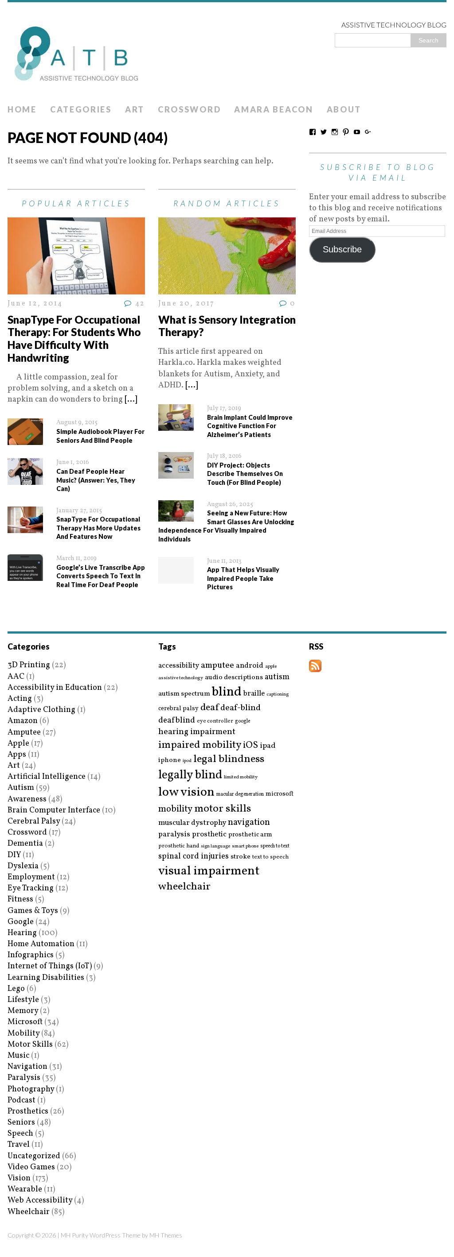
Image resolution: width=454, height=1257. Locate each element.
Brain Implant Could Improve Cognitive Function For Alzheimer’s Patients (250, 426)
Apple (18, 743)
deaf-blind (240, 708)
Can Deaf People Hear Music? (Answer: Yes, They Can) (95, 480)
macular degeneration (240, 794)
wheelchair (184, 887)
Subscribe (342, 249)
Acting (20, 698)
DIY (14, 855)
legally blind (190, 775)
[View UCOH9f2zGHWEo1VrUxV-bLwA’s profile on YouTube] (356, 131)
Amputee (24, 732)
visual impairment (209, 871)
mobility (175, 809)
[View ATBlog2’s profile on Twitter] (323, 131)
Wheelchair (29, 1212)
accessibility (178, 666)
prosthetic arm (250, 835)
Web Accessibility (40, 1200)
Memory (23, 1011)
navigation (249, 822)
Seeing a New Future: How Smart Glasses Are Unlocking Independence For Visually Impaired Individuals (226, 526)
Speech (20, 1133)
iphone (169, 760)
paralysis (174, 834)
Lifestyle (23, 1000)
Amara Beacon (273, 109)
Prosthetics (28, 1111)
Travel (19, 1144)
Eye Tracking (31, 888)
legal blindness (228, 759)
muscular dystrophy (192, 823)
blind (227, 692)
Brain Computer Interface (54, 810)
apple (271, 666)
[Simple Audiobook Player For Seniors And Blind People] (25, 439)
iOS (250, 745)
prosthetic (209, 834)
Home (22, 109)
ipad (268, 746)
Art (135, 109)
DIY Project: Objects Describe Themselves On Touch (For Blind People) (245, 473)
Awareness (27, 799)
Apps (17, 754)
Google (21, 922)
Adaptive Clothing (41, 710)
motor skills (222, 809)
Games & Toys (33, 911)
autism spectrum (184, 694)
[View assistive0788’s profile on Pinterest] (345, 131)
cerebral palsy (178, 708)
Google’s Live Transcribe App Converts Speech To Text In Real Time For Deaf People (100, 576)
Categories (81, 109)
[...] (131, 399)
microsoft (280, 794)
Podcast (21, 1100)
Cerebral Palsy (34, 821)
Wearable (25, 1189)
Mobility (23, 1033)
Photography (31, 1089)
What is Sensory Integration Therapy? (227, 326)
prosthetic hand (178, 846)
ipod (187, 761)
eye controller (215, 721)
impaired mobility (199, 745)
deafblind (176, 720)
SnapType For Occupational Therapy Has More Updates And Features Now (98, 527)
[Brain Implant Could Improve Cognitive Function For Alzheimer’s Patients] (176, 425)
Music (18, 1055)
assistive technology (180, 678)
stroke (240, 857)
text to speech (270, 857)
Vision (19, 1178)
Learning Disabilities (46, 977)
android (249, 666)
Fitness (20, 899)
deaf (209, 708)
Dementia (25, 843)
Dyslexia (23, 866)
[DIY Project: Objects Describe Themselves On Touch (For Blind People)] (176, 473)
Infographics (31, 955)
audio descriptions (234, 677)
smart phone (245, 846)
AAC (16, 676)
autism (277, 677)
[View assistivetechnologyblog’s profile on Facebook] (312, 131)
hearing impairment (196, 732)
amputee (217, 666)
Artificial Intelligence (47, 776)
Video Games (31, 1167)
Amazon (23, 721)
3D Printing (29, 665)
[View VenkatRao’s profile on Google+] (368, 131)
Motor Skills (30, 1044)
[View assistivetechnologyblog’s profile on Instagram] (334, 131)
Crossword (189, 109)
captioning (277, 695)
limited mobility (241, 777)
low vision (186, 792)
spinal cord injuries (193, 856)
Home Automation (41, 944)
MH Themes (165, 1235)
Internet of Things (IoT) (50, 966)
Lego (16, 988)
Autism (21, 787)
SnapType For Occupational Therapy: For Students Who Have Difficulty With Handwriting (74, 338)
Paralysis (24, 1077)
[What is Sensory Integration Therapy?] (227, 288)
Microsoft (25, 1022)
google (242, 721)
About (344, 109)
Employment (31, 877)
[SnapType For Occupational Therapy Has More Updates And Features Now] (25, 527)
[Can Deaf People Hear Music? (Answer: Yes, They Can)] (25, 479)
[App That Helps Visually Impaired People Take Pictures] (176, 577)
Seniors (21, 1122)
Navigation (27, 1066)
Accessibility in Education (55, 687)
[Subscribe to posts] (315, 666)
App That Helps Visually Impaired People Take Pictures (243, 578)
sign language (215, 846)
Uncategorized (34, 1156)
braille (254, 693)
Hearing (22, 933)
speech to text (275, 846)
